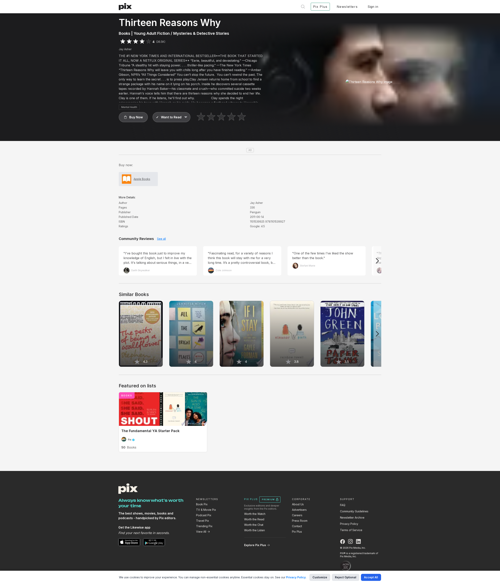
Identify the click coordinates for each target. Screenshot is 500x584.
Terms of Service (351, 530)
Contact (297, 526)
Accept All (371, 577)
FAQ (342, 505)
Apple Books (142, 179)
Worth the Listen (254, 530)
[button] (133, 117)
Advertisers (299, 509)
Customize (319, 577)
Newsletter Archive (352, 517)
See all (161, 238)
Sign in (373, 7)
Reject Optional (345, 577)
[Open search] (303, 7)
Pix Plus (297, 531)
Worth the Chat (253, 524)
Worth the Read (254, 519)
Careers (297, 515)
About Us (298, 504)
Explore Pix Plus (255, 545)
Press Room (299, 520)
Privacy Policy (349, 523)
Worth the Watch (254, 513)
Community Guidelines (354, 511)
